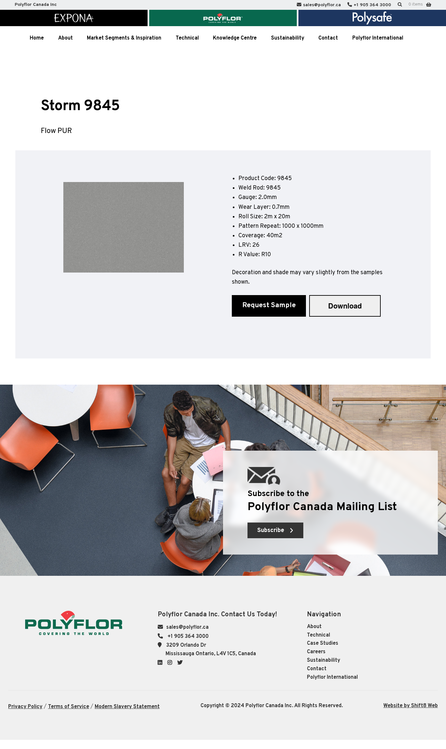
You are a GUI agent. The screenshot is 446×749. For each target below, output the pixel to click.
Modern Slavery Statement (127, 707)
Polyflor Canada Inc (36, 5)
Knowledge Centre (235, 38)
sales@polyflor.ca (322, 5)
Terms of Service (68, 707)
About (314, 627)
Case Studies (322, 643)
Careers (316, 652)
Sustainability (323, 660)
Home (37, 38)
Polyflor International (332, 677)
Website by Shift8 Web (410, 706)
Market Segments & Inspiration (124, 38)
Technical (318, 635)
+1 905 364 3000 (372, 5)
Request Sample (269, 305)
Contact (317, 669)
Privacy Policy (25, 707)
